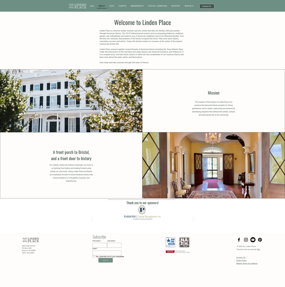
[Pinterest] (260, 239)
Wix (258, 249)
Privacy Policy (241, 261)
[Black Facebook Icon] (238, 239)
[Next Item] (193, 219)
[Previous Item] (92, 219)
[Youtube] (252, 239)
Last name (111, 241)
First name (97, 241)
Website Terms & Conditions (247, 264)
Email (95, 248)
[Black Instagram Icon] (245, 239)
